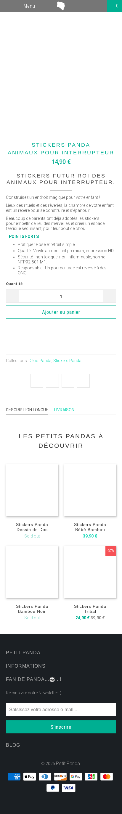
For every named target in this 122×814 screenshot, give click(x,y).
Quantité (14, 284)
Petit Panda (68, 763)
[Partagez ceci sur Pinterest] (68, 381)
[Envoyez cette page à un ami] (83, 381)
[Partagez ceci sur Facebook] (52, 381)
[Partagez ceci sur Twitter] (36, 381)
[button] (61, 329)
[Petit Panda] (61, 6)
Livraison (64, 409)
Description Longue (27, 409)
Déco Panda (40, 360)
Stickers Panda (67, 360)
